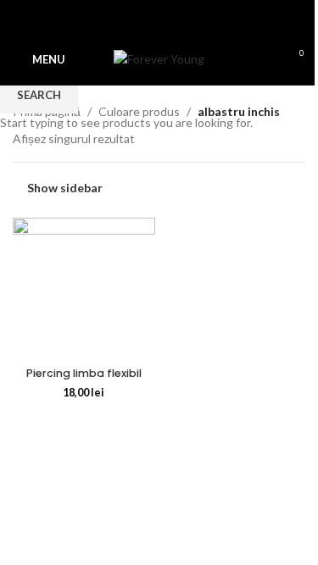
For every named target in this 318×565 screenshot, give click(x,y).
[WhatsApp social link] (169, 17)
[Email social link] (149, 17)
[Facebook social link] (129, 17)
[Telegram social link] (190, 17)
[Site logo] (159, 58)
